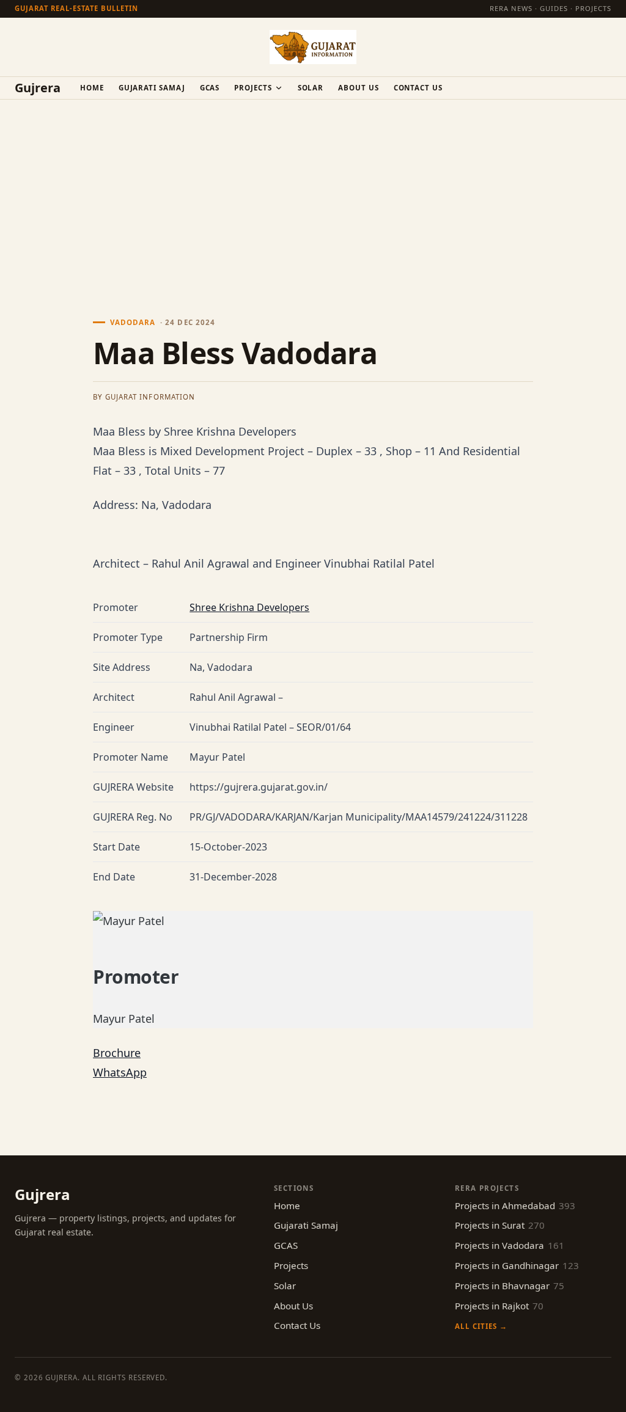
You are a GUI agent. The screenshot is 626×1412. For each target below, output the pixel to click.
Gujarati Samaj (152, 87)
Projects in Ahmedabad (515, 1205)
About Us (358, 87)
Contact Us (418, 87)
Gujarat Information (150, 396)
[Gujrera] (313, 47)
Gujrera (38, 88)
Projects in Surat (500, 1225)
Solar (311, 87)
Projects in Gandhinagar (517, 1265)
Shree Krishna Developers (249, 607)
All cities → (481, 1326)
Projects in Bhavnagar (509, 1285)
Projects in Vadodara (509, 1245)
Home (92, 87)
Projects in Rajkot (499, 1306)
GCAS (210, 87)
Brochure (117, 1052)
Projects (252, 87)
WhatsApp (120, 1072)
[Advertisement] (313, 191)
